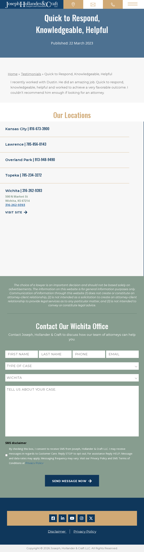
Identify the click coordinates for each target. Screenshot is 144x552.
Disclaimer (57, 532)
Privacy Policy (34, 463)
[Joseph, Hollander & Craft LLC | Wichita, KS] (31, 4)
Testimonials (31, 74)
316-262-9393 (15, 205)
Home (13, 74)
